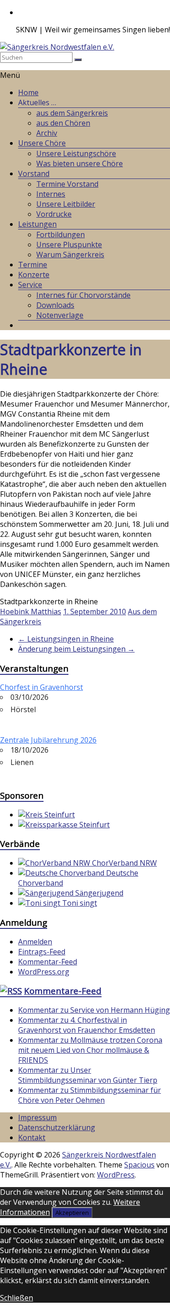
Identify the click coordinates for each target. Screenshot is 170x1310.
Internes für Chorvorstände (83, 295)
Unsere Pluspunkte (69, 245)
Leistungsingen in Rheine (66, 639)
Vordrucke (54, 214)
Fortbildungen (60, 234)
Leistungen (37, 224)
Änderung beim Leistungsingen (76, 649)
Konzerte (33, 275)
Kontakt (31, 1137)
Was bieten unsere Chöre (79, 163)
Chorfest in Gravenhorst (41, 687)
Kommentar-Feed (47, 962)
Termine (32, 265)
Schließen (16, 1298)
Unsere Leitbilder (65, 204)
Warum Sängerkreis (70, 255)
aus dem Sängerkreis (72, 113)
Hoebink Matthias (30, 612)
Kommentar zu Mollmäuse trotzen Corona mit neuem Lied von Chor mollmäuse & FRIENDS (90, 1050)
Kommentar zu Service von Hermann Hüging (94, 1010)
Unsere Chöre (42, 143)
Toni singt (78, 903)
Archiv (46, 133)
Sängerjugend (98, 893)
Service (30, 285)
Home (28, 92)
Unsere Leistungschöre (76, 153)
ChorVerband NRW (123, 863)
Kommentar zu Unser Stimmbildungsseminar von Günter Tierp (87, 1075)
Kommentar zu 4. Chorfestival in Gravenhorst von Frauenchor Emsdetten (86, 1025)
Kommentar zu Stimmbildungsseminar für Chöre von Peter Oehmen (89, 1095)
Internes (50, 194)
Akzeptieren (72, 1212)
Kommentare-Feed (63, 990)
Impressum (37, 1117)
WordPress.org (43, 972)
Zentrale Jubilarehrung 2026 (48, 740)
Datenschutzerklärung (56, 1127)
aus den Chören (63, 123)
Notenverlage (59, 315)
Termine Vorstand (67, 184)
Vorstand (33, 173)
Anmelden (35, 942)
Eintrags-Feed (41, 952)
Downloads (55, 305)
